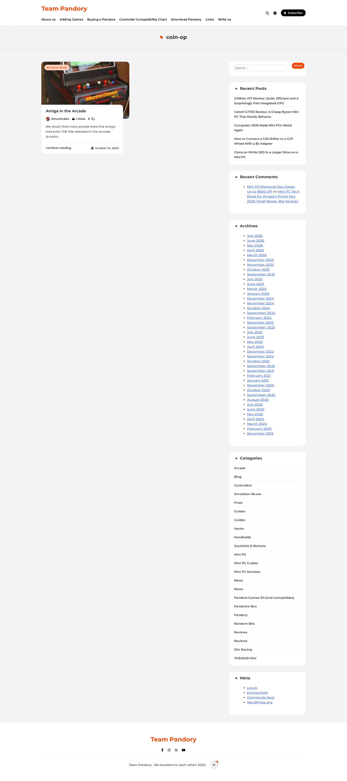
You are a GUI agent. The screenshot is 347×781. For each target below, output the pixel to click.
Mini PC (240, 554)
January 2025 (258, 294)
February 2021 (259, 376)
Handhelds (242, 537)
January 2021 (258, 380)
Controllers (243, 485)
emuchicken (60, 118)
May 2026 (255, 245)
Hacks (239, 528)
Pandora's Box (245, 606)
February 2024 (259, 318)
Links (210, 19)
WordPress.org (259, 702)
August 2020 (257, 400)
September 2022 (261, 366)
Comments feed (260, 697)
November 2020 (260, 385)
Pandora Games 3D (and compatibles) (264, 598)
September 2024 (261, 313)
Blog (237, 477)
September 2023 (261, 327)
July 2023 (254, 332)
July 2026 (255, 236)
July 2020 (255, 404)
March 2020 (257, 424)
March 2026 (257, 255)
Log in (252, 688)
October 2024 (258, 308)
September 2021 (260, 371)
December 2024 (260, 298)
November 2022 (260, 356)
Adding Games (71, 19)
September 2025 (261, 274)
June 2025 (255, 284)
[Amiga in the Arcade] (85, 90)
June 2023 (255, 337)
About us (48, 19)
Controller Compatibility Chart (143, 19)
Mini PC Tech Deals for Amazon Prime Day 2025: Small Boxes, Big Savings (273, 196)
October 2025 (258, 269)
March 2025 (256, 289)
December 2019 (260, 433)
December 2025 (260, 260)
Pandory (241, 615)
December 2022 (260, 351)
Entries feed (257, 693)
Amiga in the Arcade (66, 111)
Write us (224, 19)
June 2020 (255, 409)
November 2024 (260, 303)
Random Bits (244, 623)
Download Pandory (186, 19)
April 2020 (255, 419)
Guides (239, 511)
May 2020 (255, 414)
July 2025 (254, 279)
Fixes (238, 503)
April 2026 (255, 250)
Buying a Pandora (101, 19)
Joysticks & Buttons (250, 546)
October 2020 (258, 390)
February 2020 (259, 429)
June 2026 (255, 241)
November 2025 (260, 265)
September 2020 (261, 395)
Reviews (240, 632)
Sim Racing (243, 649)
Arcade (239, 468)
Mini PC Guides (246, 563)
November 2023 (260, 322)
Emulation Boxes (57, 67)
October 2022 (258, 361)
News (238, 580)
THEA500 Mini (245, 658)
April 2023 (255, 347)
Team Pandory (64, 8)
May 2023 (255, 342)
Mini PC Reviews (247, 572)
